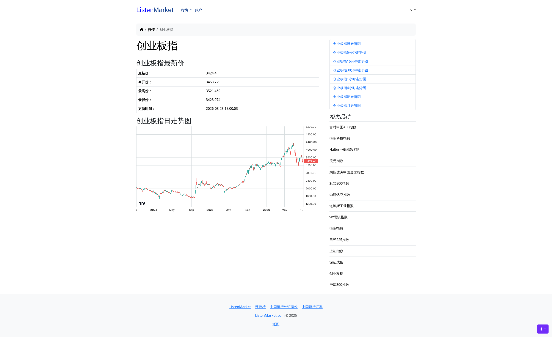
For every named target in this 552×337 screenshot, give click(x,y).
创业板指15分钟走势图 (350, 61)
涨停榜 (260, 306)
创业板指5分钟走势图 (349, 52)
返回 (276, 324)
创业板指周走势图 (347, 96)
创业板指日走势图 (347, 43)
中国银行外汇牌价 (284, 306)
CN (410, 10)
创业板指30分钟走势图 (350, 70)
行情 (151, 29)
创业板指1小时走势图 (349, 79)
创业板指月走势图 (347, 105)
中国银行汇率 (312, 306)
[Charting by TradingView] (142, 202)
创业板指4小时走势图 (349, 87)
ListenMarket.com (270, 315)
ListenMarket (240, 306)
